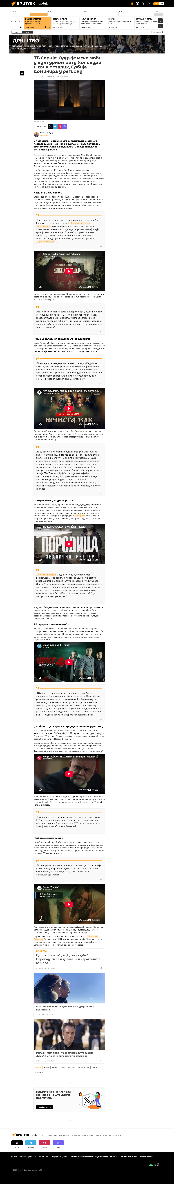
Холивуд (62, 1067)
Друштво (94, 1067)
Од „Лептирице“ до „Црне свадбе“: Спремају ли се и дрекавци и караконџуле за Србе (68, 959)
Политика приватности (128, 1157)
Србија (54, 1067)
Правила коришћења (28, 1157)
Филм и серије (39, 1072)
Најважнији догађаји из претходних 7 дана (34, 22)
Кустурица (80, 515)
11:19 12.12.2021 (39, 77)
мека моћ (71, 1067)
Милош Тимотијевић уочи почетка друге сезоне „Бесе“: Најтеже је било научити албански (64, 1054)
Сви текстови (44, 135)
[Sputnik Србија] (24, 6)
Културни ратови (47, 574)
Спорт (98, 1135)
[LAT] (161, 3)
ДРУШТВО (41, 951)
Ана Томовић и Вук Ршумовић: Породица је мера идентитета (65, 1008)
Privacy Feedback (146, 1157)
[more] (101, 246)
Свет (43, 1135)
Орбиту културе (46, 241)
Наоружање (87, 1135)
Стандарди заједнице (59, 1157)
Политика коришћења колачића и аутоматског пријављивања (93, 1157)
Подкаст (107, 1135)
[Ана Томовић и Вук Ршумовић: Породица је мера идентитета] (69, 988)
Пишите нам (43, 1157)
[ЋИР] (156, 3)
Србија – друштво (83, 1067)
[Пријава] (142, 3)
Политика (52, 1135)
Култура (46, 1067)
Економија (64, 1135)
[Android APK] (155, 1165)
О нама (14, 1157)
